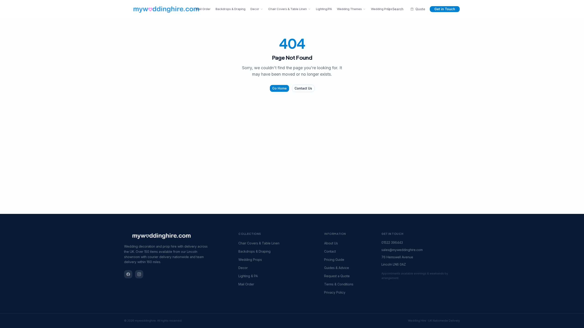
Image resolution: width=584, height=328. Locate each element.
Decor (254, 9)
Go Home (279, 88)
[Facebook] (128, 274)
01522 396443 (392, 242)
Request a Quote (337, 276)
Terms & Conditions (338, 284)
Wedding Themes (349, 9)
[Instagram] (139, 274)
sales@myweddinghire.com (402, 250)
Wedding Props (381, 9)
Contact (330, 251)
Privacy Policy (334, 292)
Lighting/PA (324, 9)
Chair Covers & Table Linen (287, 9)
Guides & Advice (336, 268)
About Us (331, 243)
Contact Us (303, 88)
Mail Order (203, 9)
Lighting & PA (248, 276)
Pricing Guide (334, 259)
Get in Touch (444, 9)
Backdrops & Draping (230, 9)
